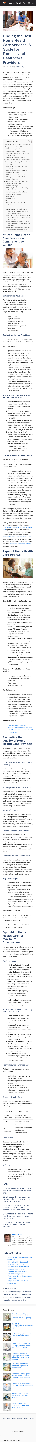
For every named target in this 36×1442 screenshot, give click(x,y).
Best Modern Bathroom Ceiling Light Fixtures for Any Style (22, 1326)
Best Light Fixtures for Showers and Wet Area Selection (20, 1395)
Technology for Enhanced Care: (17, 192)
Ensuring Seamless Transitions (17, 157)
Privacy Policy (11, 1418)
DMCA (4, 1418)
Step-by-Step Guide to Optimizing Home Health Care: (18, 189)
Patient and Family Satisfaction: (17, 175)
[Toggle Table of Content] (29, 141)
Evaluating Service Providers (16, 151)
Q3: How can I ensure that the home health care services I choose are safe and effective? (19, 217)
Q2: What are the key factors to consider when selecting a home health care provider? (18, 211)
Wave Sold (15, 2)
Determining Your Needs (15, 149)
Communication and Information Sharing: (18, 167)
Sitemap (20, 1418)
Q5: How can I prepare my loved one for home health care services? (19, 228)
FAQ (6, 200)
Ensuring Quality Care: (14, 194)
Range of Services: (13, 173)
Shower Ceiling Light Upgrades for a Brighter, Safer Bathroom (21, 1405)
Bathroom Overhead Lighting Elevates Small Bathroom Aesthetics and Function (21, 1356)
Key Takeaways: (13, 179)
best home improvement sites (20, 544)
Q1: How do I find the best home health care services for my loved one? (18, 205)
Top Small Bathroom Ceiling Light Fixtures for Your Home (22, 1384)
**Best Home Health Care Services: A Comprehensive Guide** (17, 146)
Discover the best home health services (17, 537)
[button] (24, 3)
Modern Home (10, 1289)
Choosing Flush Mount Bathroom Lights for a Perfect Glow (20, 1365)
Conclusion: (11, 196)
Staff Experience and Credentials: (18, 170)
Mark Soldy (16, 1235)
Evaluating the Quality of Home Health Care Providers (18, 163)
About (26, 1418)
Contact (31, 1418)
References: (11, 198)
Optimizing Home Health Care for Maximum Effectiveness (16, 182)
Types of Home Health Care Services (17, 159)
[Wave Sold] (4, 3)
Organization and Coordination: (17, 177)
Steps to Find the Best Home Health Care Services (19, 154)
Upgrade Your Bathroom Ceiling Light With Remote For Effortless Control (21, 1346)
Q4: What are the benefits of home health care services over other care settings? (19, 223)
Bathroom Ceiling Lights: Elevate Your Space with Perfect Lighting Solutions (21, 1375)
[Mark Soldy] (7, 1242)
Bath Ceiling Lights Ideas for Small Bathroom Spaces (22, 1335)
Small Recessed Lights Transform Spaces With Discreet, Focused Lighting (21, 1316)
